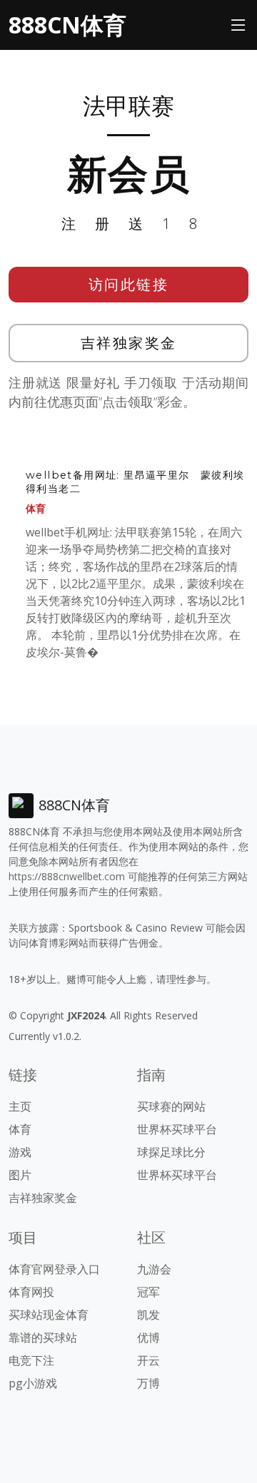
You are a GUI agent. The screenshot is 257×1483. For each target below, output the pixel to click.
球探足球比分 (171, 1152)
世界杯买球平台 (177, 1129)
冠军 (148, 1292)
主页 (20, 1106)
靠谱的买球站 (43, 1337)
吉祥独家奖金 (129, 342)
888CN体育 (67, 24)
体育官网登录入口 (54, 1269)
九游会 (154, 1269)
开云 (148, 1360)
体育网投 (31, 1292)
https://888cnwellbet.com (67, 876)
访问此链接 (129, 284)
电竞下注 (31, 1360)
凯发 (148, 1315)
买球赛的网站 (171, 1106)
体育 (36, 508)
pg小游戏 (33, 1383)
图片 (20, 1175)
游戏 (20, 1152)
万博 (148, 1383)
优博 (148, 1337)
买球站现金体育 (49, 1315)
